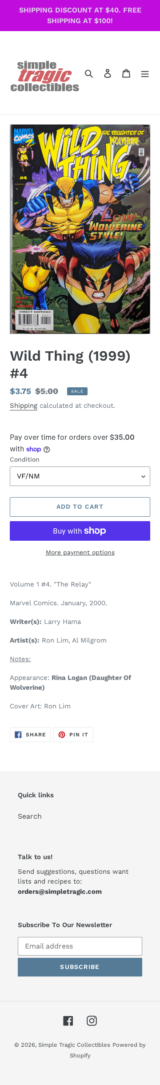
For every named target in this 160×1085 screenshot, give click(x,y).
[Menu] (145, 73)
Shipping (23, 406)
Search (30, 816)
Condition (25, 459)
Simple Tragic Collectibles (74, 1044)
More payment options (80, 552)
